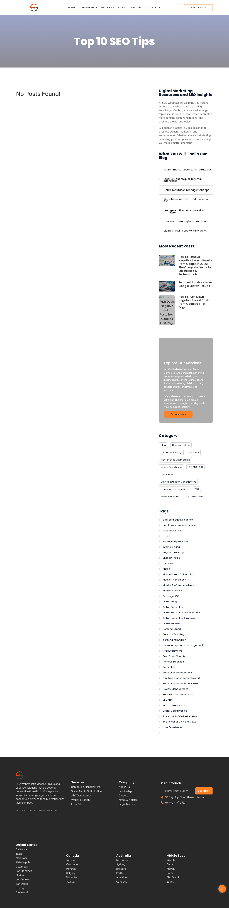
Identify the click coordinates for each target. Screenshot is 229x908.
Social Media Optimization (86, 791)
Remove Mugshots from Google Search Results (195, 284)
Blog (121, 7)
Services (106, 7)
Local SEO (77, 804)
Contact (153, 7)
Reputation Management (85, 787)
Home (71, 7)
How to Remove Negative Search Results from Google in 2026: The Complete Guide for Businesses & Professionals (196, 265)
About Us (87, 7)
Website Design (80, 799)
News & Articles (128, 799)
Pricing (136, 7)
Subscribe (204, 791)
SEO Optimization (81, 795)
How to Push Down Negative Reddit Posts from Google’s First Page (194, 302)
